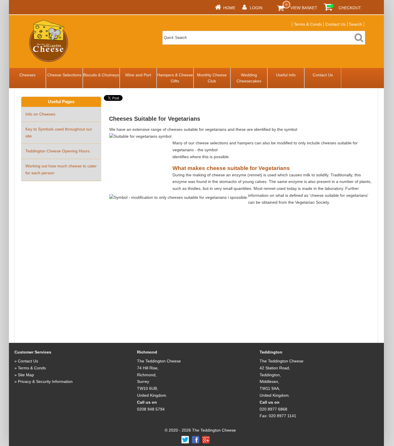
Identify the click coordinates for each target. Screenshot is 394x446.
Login (256, 7)
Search (355, 24)
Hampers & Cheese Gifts (175, 78)
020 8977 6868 (273, 409)
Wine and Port (138, 75)
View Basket (303, 7)
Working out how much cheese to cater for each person (61, 169)
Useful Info (286, 75)
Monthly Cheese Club (212, 78)
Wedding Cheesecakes (249, 78)
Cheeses (27, 75)
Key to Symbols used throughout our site (58, 132)
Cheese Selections (64, 75)
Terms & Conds (308, 24)
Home (229, 7)
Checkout (350, 7)
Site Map (26, 375)
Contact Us (335, 24)
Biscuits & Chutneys (101, 75)
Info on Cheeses (40, 114)
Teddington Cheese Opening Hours (57, 151)
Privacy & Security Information (45, 381)
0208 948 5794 (151, 409)
